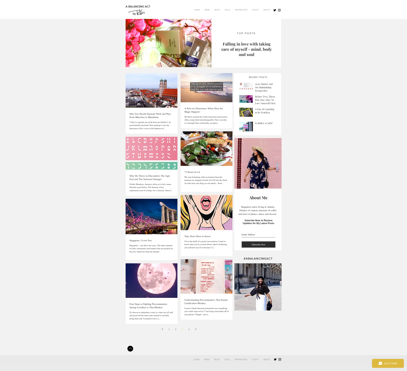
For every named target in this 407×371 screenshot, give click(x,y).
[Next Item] (206, 43)
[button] (217, 10)
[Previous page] (162, 329)
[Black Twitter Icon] (274, 10)
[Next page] (196, 329)
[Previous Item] (130, 43)
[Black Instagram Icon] (279, 10)
